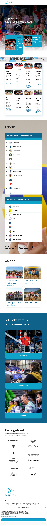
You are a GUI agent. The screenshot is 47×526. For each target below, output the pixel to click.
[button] (45, 507)
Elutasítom (23, 523)
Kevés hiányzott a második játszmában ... (38, 43)
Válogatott (36, 37)
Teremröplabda (16, 35)
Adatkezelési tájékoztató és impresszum (8, 516)
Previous (2, 44)
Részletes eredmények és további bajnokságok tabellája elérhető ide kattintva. (22, 247)
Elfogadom (23, 519)
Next (44, 44)
